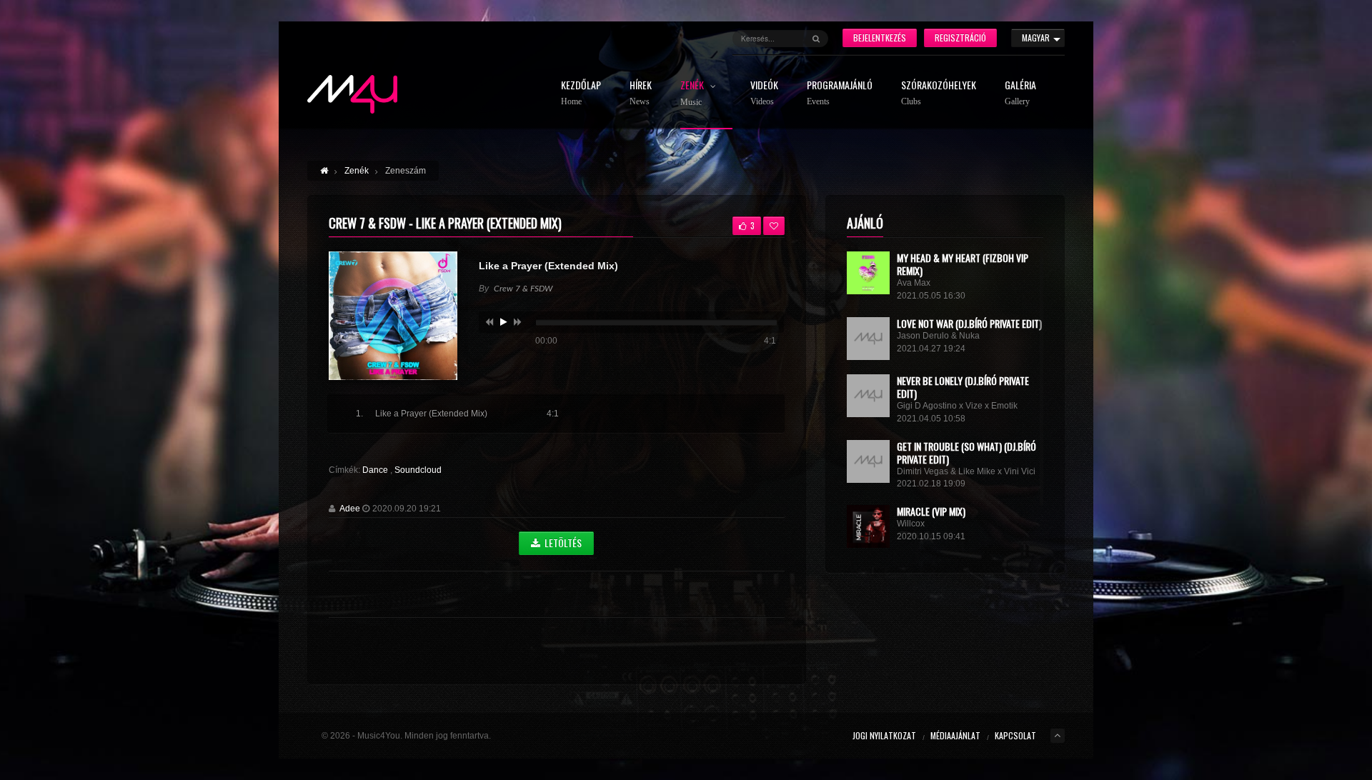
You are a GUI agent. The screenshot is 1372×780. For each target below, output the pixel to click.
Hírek (641, 93)
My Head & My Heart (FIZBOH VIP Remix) (962, 264)
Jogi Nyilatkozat (884, 735)
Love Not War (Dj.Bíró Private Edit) (969, 323)
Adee (349, 509)
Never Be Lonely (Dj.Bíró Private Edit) (963, 387)
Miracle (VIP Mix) (931, 511)
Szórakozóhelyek (938, 93)
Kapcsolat (1015, 735)
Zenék (693, 93)
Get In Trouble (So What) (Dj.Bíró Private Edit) (966, 452)
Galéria (1020, 93)
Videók (764, 93)
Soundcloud (418, 470)
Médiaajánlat (955, 735)
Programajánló (840, 93)
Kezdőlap (581, 93)
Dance (376, 470)
